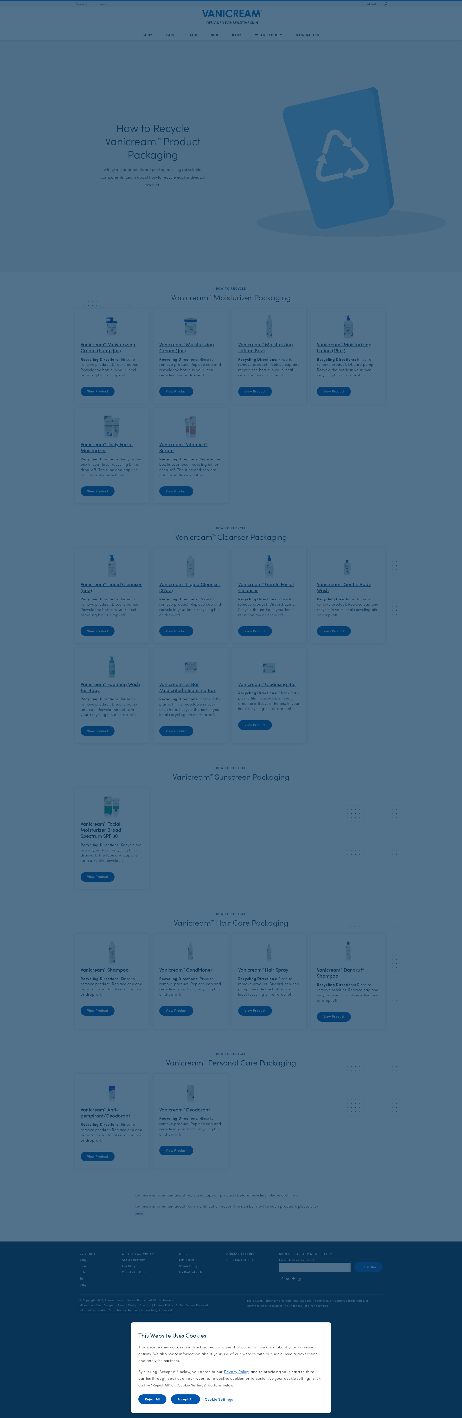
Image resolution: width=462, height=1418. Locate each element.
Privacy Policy (236, 1371)
